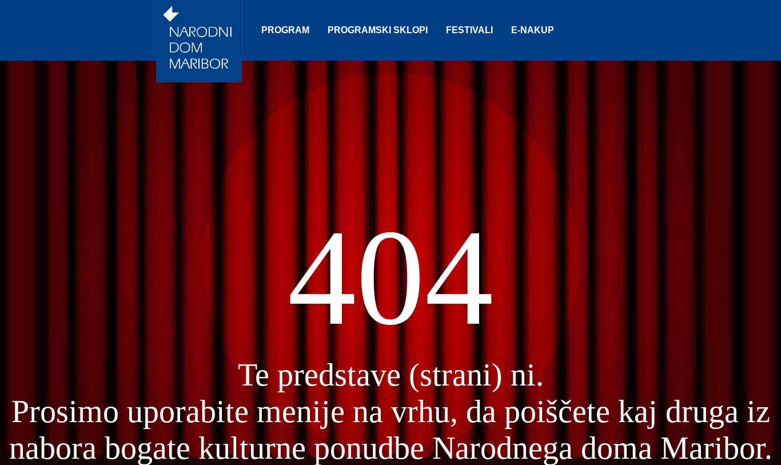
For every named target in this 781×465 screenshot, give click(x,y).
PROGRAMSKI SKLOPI (378, 30)
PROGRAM (285, 30)
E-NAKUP (532, 30)
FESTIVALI (469, 30)
